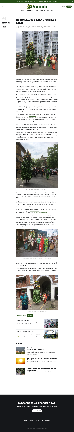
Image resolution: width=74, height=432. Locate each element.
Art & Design (18, 17)
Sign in (63, 6)
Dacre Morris (32, 116)
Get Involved (29, 10)
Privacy (42, 420)
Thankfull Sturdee (34, 211)
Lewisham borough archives (40, 212)
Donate (25, 420)
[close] (73, 1)
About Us (42, 10)
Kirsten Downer (6, 22)
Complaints (47, 420)
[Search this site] (3, 6)
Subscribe (69, 6)
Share (4, 26)
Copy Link (30, 315)
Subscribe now (38, 410)
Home (22, 10)
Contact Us (37, 420)
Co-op (36, 10)
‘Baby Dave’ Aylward (41, 216)
